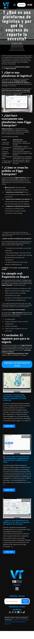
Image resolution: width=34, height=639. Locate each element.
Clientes (21, 5)
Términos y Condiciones (20, 620)
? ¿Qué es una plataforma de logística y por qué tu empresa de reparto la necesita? (16, 522)
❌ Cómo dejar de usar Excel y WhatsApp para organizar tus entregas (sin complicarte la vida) (16, 459)
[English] (28, 5)
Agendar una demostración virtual (17, 364)
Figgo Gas (8, 624)
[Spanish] (31, 5)
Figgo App (21, 622)
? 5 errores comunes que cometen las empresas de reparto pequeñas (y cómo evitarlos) (14, 397)
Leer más (9, 426)
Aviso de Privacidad (11, 622)
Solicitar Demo (25, 601)
